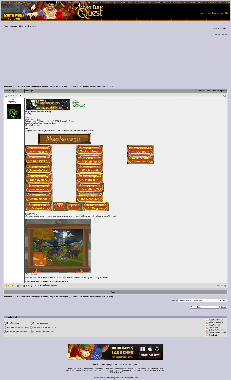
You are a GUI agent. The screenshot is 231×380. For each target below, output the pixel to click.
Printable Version (220, 35)
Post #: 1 (220, 285)
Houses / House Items (81, 86)
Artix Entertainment (155, 368)
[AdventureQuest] (46, 86)
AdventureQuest (74, 368)
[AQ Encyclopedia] (63, 86)
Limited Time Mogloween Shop (44, 123)
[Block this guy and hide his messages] (53, 285)
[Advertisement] (115, 60)
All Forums (8, 86)
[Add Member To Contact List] (46, 285)
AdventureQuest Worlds (137, 368)
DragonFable (88, 368)
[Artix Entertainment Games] (26, 86)
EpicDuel (109, 368)
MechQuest (99, 368)
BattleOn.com (120, 368)
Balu (14, 100)
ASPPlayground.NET (115, 378)
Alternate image (31, 274)
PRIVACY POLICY (116, 372)
